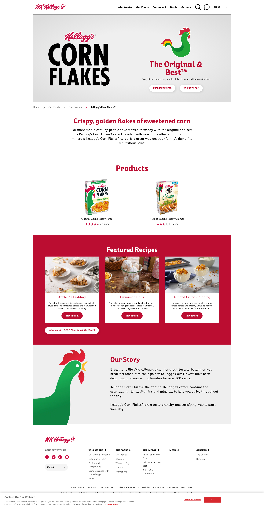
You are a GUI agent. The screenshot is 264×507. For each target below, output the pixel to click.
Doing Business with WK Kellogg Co (99, 473)
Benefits (200, 459)
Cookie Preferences (192, 500)
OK (212, 500)
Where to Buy (191, 88)
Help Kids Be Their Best (151, 464)
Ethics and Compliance (95, 465)
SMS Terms (172, 487)
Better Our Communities (149, 472)
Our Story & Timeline (99, 454)
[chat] (207, 7)
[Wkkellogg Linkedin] (60, 457)
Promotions (121, 471)
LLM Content (187, 487)
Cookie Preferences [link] (126, 487)
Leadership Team (97, 459)
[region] (132, 500)
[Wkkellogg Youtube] (67, 457)
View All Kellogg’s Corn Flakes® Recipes (72, 330)
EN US (217, 7)
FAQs (91, 478)
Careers (186, 7)
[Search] (198, 7)
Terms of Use (107, 487)
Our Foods (142, 7)
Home (36, 107)
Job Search (202, 454)
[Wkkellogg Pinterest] (54, 457)
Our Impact (159, 7)
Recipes (120, 459)
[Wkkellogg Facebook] (47, 457)
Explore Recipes (162, 88)
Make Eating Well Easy (151, 456)
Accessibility (144, 487)
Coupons (120, 467)
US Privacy (92, 487)
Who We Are (125, 7)
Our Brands (75, 107)
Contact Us (158, 487)
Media (174, 7)
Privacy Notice (77, 487)
